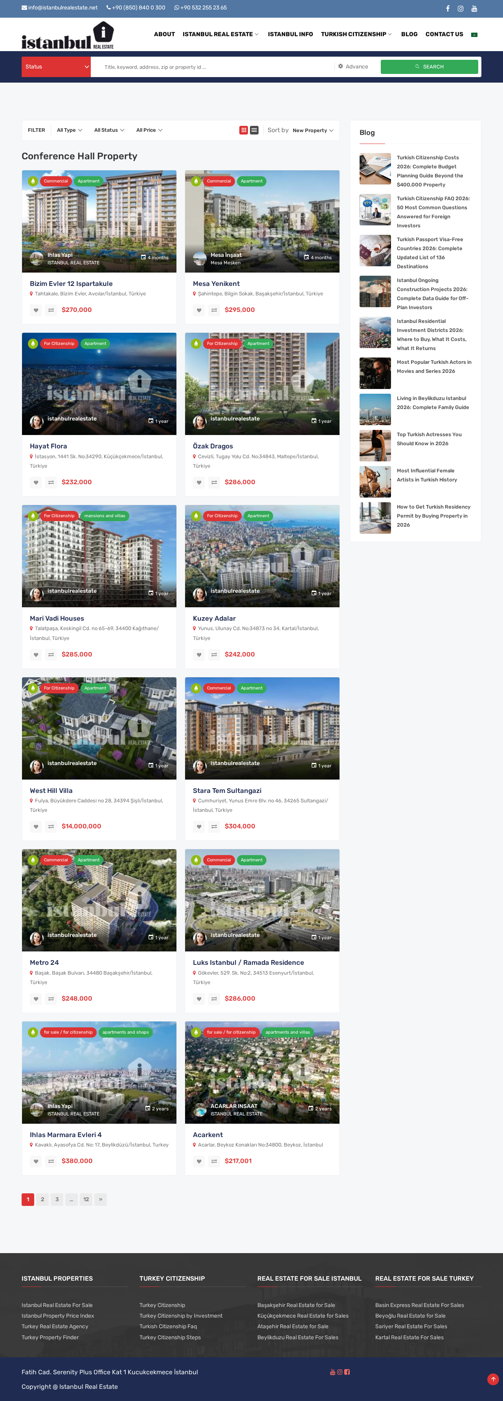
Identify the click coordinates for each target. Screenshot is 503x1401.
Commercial (56, 181)
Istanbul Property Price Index (58, 1316)
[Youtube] (474, 8)
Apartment (88, 181)
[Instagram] (461, 8)
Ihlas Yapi (60, 255)
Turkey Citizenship (162, 1305)
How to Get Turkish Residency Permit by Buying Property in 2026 (433, 516)
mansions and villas (104, 515)
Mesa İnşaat (226, 255)
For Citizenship (59, 343)
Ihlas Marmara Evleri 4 (66, 1135)
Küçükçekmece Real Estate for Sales (303, 1316)
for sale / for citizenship (68, 1032)
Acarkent (208, 1135)
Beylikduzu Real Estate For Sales (297, 1337)
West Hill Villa (51, 791)
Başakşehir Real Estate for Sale (296, 1305)
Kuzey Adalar (214, 618)
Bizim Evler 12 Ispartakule (71, 284)
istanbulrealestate (72, 418)
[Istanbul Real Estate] (68, 34)
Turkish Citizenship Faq (168, 1326)
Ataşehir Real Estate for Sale (293, 1326)
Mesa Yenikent (216, 284)
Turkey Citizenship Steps (170, 1337)
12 (86, 1199)
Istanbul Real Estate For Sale (57, 1305)
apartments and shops (126, 1032)
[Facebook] (448, 8)
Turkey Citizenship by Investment (181, 1316)
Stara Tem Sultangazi (227, 791)
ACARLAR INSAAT (234, 1106)
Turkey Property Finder (50, 1337)
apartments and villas (288, 1032)
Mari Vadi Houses (57, 618)
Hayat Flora (48, 446)
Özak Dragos (213, 446)
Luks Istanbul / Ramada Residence (248, 962)
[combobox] (56, 67)
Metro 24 (44, 962)
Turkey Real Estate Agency (55, 1326)
